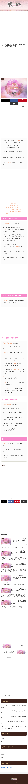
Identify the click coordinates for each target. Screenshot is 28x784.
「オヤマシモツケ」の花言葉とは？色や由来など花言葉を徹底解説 (13, 717)
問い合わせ (4, 757)
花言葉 (3, 465)
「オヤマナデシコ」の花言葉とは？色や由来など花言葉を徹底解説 (13, 711)
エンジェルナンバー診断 (7, 767)
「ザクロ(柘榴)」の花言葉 (12, 205)
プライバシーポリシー (6, 751)
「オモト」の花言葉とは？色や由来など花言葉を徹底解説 (13, 722)
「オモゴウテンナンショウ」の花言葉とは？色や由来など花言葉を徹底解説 (13, 727)
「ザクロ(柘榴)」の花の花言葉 (14, 211)
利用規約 (3, 754)
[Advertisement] (14, 27)
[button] (14, 103)
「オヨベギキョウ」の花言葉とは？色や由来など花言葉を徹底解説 (13, 706)
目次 (12, 203)
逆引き (2, 741)
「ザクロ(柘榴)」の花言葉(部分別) (14, 207)
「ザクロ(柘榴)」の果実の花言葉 (15, 209)
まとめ (8, 213)
